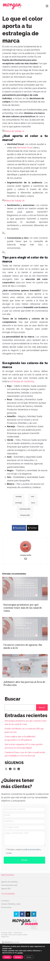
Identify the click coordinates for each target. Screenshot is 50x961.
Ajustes (29, 957)
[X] (6, 769)
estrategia (18, 503)
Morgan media (25, 515)
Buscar (42, 707)
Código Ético (5, 936)
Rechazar (18, 957)
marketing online (25, 509)
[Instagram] (14, 769)
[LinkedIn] (18, 769)
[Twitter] (16, 914)
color (32, 496)
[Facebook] (10, 769)
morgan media (25, 555)
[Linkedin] (33, 914)
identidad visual (24, 147)
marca (33, 503)
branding (18, 496)
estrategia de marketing (22, 381)
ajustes (20, 953)
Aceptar (7, 957)
